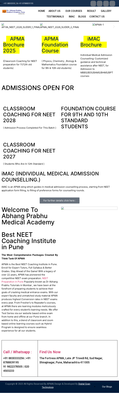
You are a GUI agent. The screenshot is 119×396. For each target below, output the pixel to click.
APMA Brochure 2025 (13, 45)
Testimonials (55, 16)
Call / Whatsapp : (17, 352)
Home (41, 10)
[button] (5, 26)
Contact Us (97, 16)
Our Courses (73, 10)
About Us (54, 10)
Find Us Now (50, 352)
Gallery (106, 10)
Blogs (82, 16)
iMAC (72, 16)
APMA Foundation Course (55, 45)
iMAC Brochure (91, 42)
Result (91, 10)
